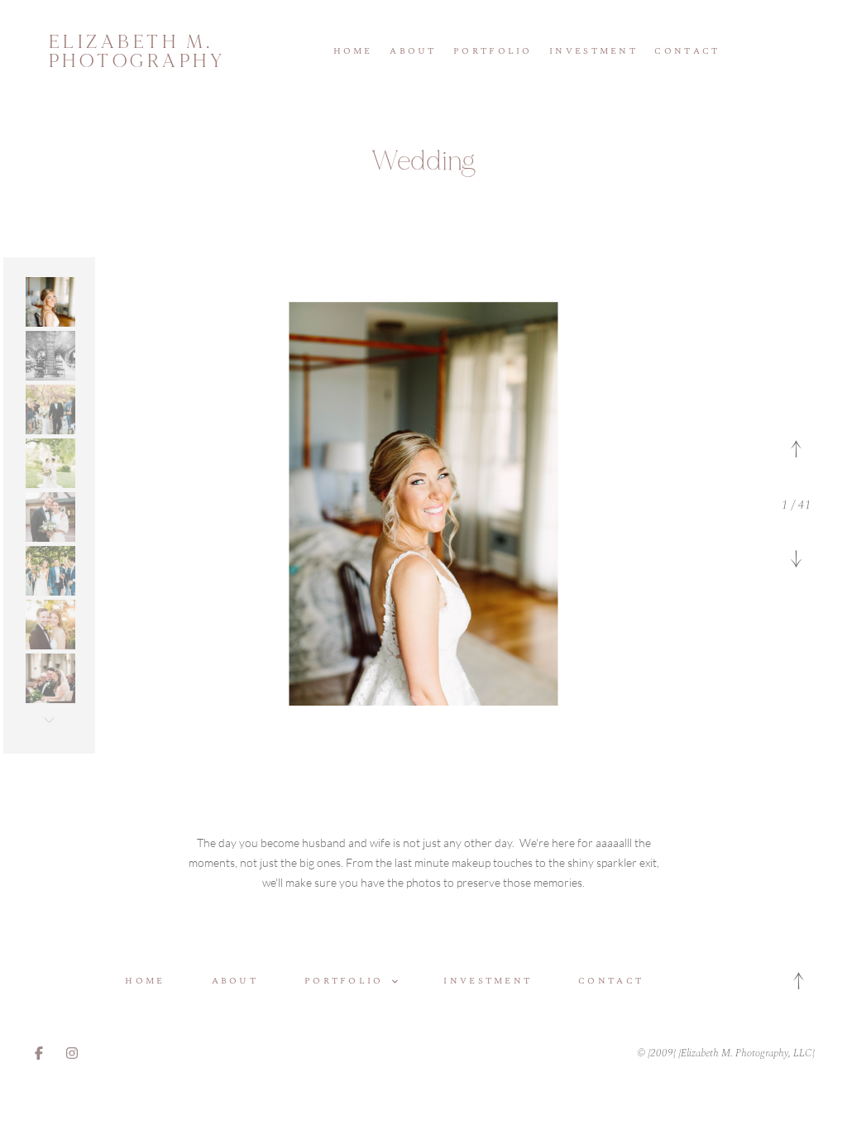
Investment (593, 51)
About (413, 51)
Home (353, 51)
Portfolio (493, 51)
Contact (687, 51)
